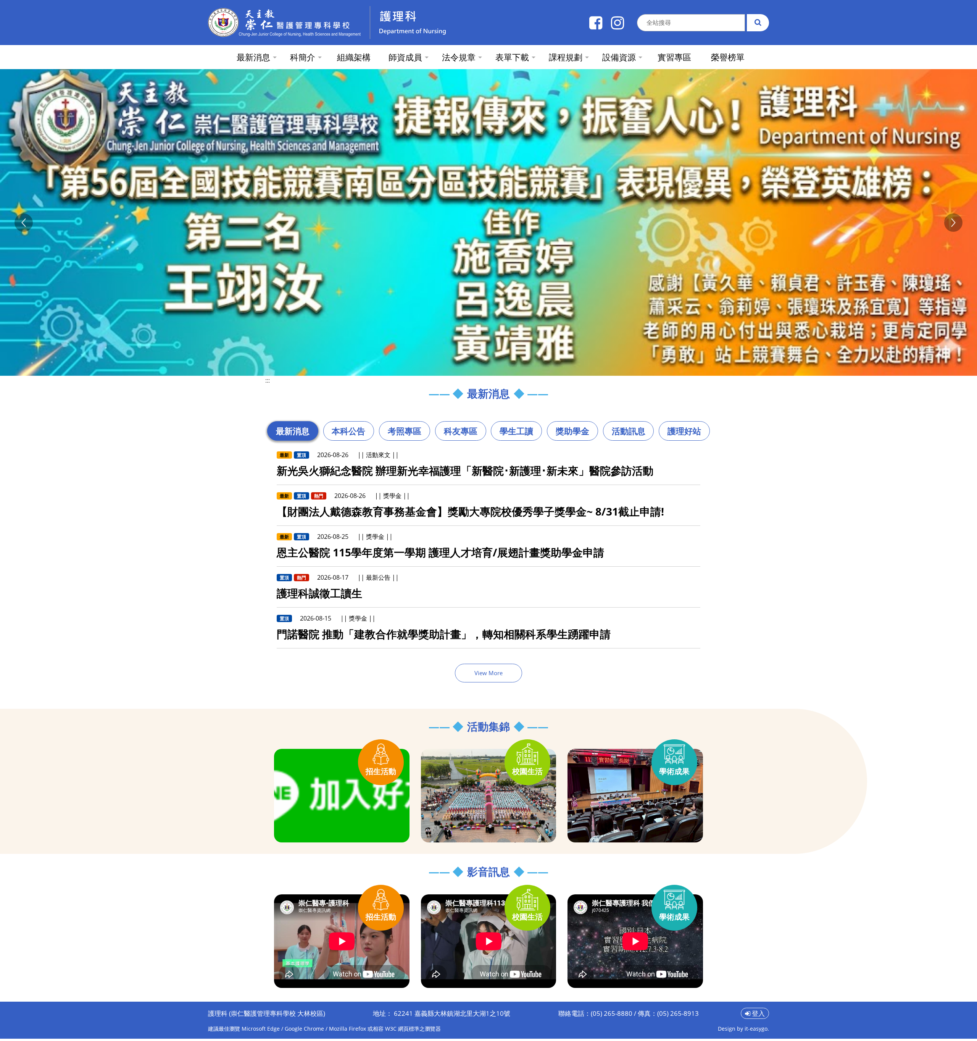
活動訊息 (628, 433)
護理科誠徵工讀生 (319, 595)
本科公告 (348, 433)
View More (488, 675)
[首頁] (452, 22)
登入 (757, 1015)
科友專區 (460, 433)
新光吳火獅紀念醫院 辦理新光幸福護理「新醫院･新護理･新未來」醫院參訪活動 (465, 473)
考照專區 (404, 433)
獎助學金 (572, 433)
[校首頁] (284, 22)
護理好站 (684, 433)
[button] (24, 223)
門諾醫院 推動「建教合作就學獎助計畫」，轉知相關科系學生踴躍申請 (444, 636)
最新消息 (293, 433)
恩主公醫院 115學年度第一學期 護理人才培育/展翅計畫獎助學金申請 (440, 554)
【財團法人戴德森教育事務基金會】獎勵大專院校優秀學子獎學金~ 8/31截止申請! (470, 513)
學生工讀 (516, 433)
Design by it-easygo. (743, 1031)
